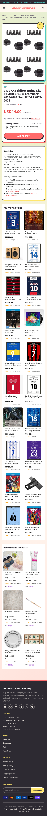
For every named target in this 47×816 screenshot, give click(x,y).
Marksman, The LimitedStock (9, 331)
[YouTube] (16, 706)
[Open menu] (3, 7)
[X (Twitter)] (27, 706)
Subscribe (37, 790)
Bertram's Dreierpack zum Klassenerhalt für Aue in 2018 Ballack (33, 463)
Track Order (7, 751)
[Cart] (43, 7)
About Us (6, 739)
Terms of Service (9, 770)
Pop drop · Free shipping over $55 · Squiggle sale (23, 2)
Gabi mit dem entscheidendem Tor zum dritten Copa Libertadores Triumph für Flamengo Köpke (13, 299)
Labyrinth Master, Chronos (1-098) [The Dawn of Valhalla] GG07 (13, 430)
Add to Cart (23, 136)
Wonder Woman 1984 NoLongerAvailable (32, 528)
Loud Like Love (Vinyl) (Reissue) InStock (32, 331)
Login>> (10, 587)
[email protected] (13, 191)
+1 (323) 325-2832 (9, 723)
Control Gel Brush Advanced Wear (31, 612)
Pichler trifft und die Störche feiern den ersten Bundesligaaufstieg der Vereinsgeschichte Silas (13, 233)
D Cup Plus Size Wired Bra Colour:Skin (13, 573)
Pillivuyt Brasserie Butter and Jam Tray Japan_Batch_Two (12, 652)
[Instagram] (10, 706)
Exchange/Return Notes (13, 177)
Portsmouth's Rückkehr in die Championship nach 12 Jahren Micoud (33, 430)
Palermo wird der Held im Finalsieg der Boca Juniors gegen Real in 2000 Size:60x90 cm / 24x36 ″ (13, 364)
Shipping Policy (8, 774)
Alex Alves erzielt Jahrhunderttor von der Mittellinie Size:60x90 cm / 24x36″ (13, 463)
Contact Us (7, 743)
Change (39, 124)
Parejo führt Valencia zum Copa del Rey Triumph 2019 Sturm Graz (33, 397)
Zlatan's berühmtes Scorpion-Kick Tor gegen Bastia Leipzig (33, 299)
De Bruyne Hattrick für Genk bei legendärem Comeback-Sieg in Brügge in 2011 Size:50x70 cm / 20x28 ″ (33, 266)
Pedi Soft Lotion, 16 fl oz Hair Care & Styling (32, 573)
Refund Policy (8, 762)
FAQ (4, 747)
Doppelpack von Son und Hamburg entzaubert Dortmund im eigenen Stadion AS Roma (12, 528)
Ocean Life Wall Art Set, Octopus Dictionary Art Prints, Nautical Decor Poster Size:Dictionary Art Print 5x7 (33, 652)
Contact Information (10, 777)
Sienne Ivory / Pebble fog (12, 612)
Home (4, 15)
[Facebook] (5, 706)
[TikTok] (21, 706)
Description (8, 151)
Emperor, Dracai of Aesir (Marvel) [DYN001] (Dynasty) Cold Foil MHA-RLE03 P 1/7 (33, 233)
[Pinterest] (32, 706)
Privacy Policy (8, 766)
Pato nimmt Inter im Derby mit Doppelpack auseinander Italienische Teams (33, 364)
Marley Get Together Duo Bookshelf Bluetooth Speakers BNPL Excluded (13, 266)
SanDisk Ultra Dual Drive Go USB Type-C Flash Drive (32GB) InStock (33, 496)
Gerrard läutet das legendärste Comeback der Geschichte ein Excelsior (12, 397)
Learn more (35, 119)
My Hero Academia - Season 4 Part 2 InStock (12, 495)
